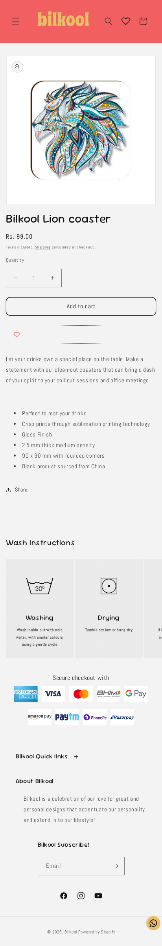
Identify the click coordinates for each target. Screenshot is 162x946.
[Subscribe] (115, 866)
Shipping (43, 247)
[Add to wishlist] (81, 334)
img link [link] (40, 574)
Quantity (15, 260)
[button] (15, 21)
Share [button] (21, 489)
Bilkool (70, 932)
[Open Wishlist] (125, 21)
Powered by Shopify (96, 932)
